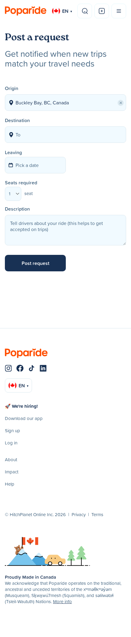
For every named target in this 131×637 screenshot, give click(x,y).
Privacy (79, 514)
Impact (11, 472)
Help (9, 484)
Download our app (24, 418)
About (11, 459)
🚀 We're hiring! (21, 406)
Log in (11, 443)
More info (62, 601)
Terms (97, 514)
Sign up (12, 430)
